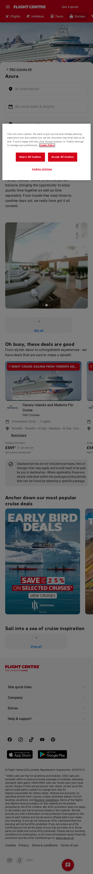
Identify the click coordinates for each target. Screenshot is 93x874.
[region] (46, 152)
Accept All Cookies (62, 156)
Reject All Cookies (30, 156)
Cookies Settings (42, 168)
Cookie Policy (47, 145)
